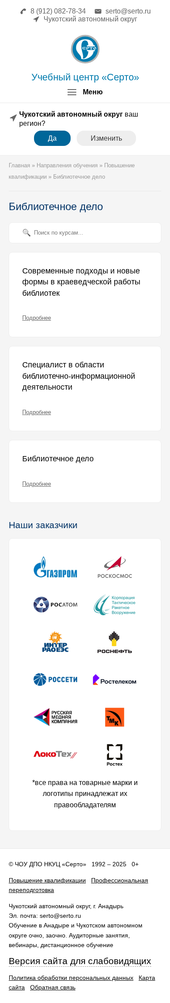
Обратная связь (52, 987)
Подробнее (36, 318)
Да (52, 138)
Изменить (106, 138)
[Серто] (85, 49)
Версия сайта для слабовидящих (80, 961)
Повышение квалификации (47, 880)
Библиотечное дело (58, 458)
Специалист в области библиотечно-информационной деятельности (78, 375)
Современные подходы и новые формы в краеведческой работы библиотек (81, 281)
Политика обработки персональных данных (71, 977)
